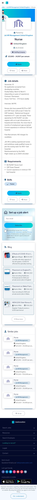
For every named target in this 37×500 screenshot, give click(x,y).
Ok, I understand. (18, 496)
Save (13, 71)
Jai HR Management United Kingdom (18, 7)
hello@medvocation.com (24, 463)
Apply (19, 64)
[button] (18, 427)
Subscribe (18, 225)
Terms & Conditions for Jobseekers (17, 231)
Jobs (3, 7)
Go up (19, 413)
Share (25, 71)
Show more (19, 319)
